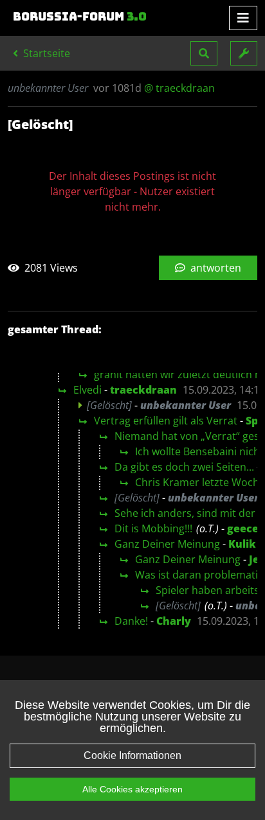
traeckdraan (143, 390)
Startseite (45, 53)
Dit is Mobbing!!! (153, 528)
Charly (173, 621)
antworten (214, 268)
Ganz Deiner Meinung (167, 544)
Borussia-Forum (80, 16)
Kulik (242, 544)
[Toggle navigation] (243, 18)
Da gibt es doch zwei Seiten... (184, 467)
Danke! (131, 621)
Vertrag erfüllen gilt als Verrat (165, 421)
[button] (203, 53)
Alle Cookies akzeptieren (132, 789)
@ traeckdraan (179, 88)
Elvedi (87, 390)
